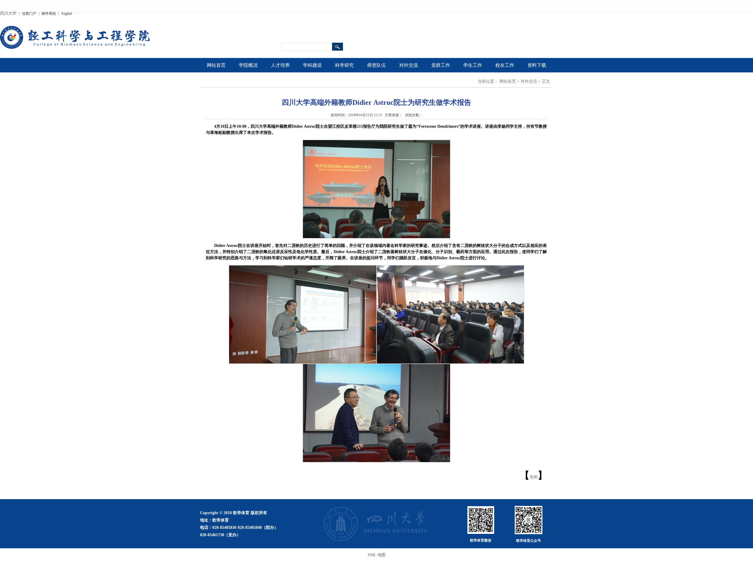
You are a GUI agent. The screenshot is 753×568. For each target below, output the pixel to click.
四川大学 (8, 13)
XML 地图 (376, 555)
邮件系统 (49, 13)
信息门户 (29, 13)
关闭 (533, 477)
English (66, 13)
